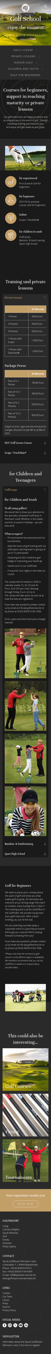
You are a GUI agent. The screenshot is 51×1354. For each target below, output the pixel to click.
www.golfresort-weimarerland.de (19, 1278)
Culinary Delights (11, 1229)
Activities (7, 1243)
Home (9, 35)
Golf (20, 35)
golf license (23, 50)
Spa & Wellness (10, 1232)
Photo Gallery (9, 1246)
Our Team (7, 1296)
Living (5, 1226)
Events (6, 1239)
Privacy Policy (9, 1310)
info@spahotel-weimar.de (23, 1274)
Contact (6, 1293)
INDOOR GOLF (23, 62)
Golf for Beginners (25, 75)
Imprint (6, 1306)
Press (5, 1303)
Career (6, 1300)
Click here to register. (30, 1345)
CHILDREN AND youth (23, 68)
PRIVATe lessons (23, 56)
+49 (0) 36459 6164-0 (20, 1268)
